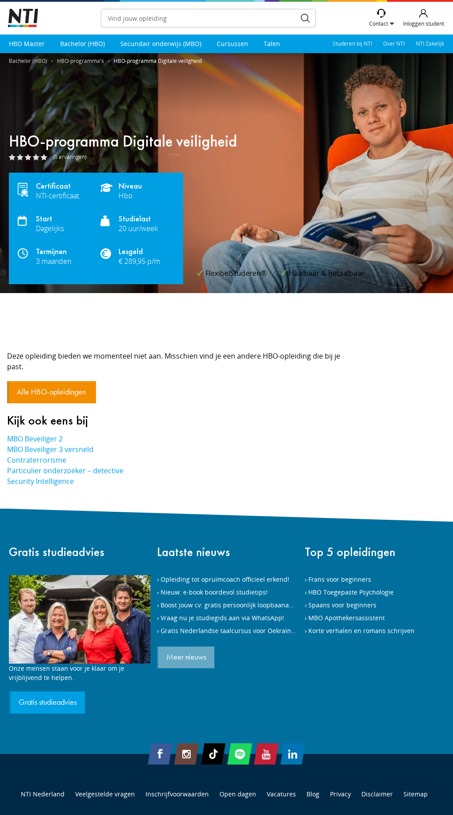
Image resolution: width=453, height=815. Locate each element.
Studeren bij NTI (352, 43)
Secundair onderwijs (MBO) (160, 43)
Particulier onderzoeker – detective (65, 470)
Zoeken (305, 18)
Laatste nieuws (193, 552)
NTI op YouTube (266, 754)
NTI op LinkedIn (292, 754)
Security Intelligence (40, 481)
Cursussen (232, 43)
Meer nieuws (186, 657)
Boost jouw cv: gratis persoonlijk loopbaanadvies (232, 605)
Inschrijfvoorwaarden (177, 794)
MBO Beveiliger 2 (35, 439)
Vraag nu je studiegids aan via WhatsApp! (222, 618)
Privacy (340, 794)
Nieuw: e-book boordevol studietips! (214, 592)
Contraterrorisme (36, 460)
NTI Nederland (43, 794)
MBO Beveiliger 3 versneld (50, 449)
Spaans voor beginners (342, 605)
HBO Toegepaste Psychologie (351, 592)
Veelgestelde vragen (105, 794)
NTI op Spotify (239, 754)
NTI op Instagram (186, 754)
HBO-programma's (80, 61)
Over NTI (394, 43)
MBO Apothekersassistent (346, 618)
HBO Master (27, 43)
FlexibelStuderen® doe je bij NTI (23, 18)
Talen (272, 43)
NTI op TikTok (213, 754)
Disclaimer (377, 794)
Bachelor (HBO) (82, 43)
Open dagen (237, 794)
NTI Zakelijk (430, 43)
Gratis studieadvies (56, 552)
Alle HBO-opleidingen (52, 392)
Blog (313, 794)
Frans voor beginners (339, 579)
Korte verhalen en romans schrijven (361, 630)
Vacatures (281, 794)
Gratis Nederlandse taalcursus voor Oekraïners (230, 630)
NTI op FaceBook (160, 754)
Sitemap (415, 794)
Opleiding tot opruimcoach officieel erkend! (225, 579)
